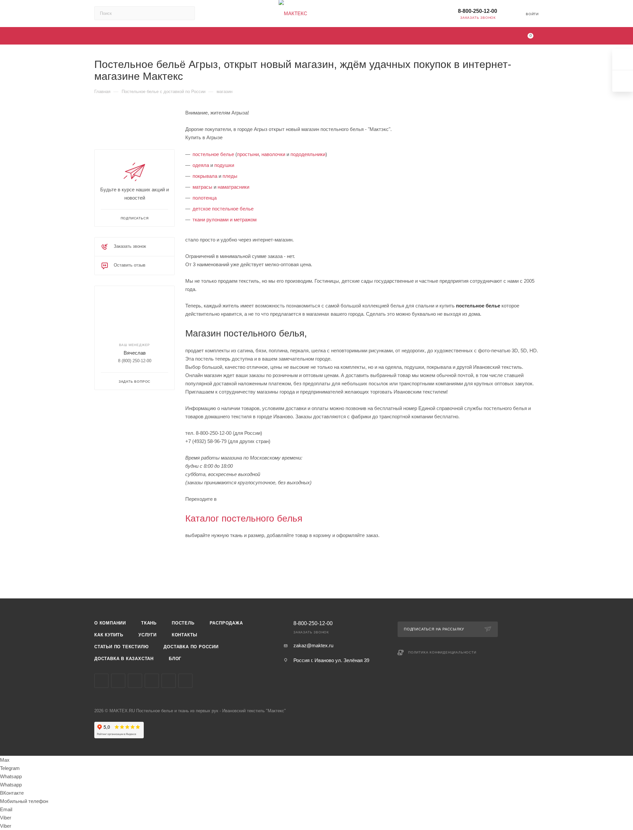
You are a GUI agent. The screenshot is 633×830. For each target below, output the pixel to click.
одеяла (201, 165)
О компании (110, 623)
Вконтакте (101, 681)
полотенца (205, 198)
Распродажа (226, 623)
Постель (183, 623)
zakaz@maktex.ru (313, 645)
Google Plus (169, 681)
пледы (230, 176)
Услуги (147, 634)
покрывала (205, 176)
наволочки (273, 154)
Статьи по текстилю (121, 646)
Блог (175, 658)
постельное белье (213, 154)
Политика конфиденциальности (442, 652)
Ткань (149, 623)
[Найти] (187, 13)
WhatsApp (185, 681)
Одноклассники (152, 681)
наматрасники (233, 187)
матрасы (202, 187)
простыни (248, 154)
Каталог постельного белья (243, 518)
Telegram (118, 681)
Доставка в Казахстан (124, 658)
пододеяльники (307, 154)
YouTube (135, 681)
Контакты (184, 634)
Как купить (108, 634)
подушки (224, 165)
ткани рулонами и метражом (224, 219)
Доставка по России (191, 646)
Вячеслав (135, 353)
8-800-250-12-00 (477, 11)
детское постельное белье (223, 208)
